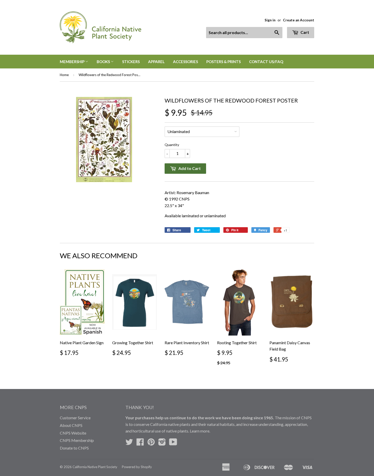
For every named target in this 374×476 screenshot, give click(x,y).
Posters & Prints (223, 61)
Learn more (199, 430)
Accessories (185, 61)
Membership (72, 61)
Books (104, 61)
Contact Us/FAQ (266, 61)
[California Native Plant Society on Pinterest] (151, 443)
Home (64, 75)
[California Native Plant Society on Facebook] (140, 443)
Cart (304, 32)
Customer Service (75, 417)
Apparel (156, 61)
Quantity (172, 144)
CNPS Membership (77, 440)
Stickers (131, 61)
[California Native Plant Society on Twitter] (129, 443)
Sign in (270, 20)
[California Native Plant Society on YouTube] (173, 443)
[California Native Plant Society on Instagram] (162, 443)
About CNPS (71, 425)
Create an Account (298, 20)
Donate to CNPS (74, 447)
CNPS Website (73, 432)
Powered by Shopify (137, 467)
